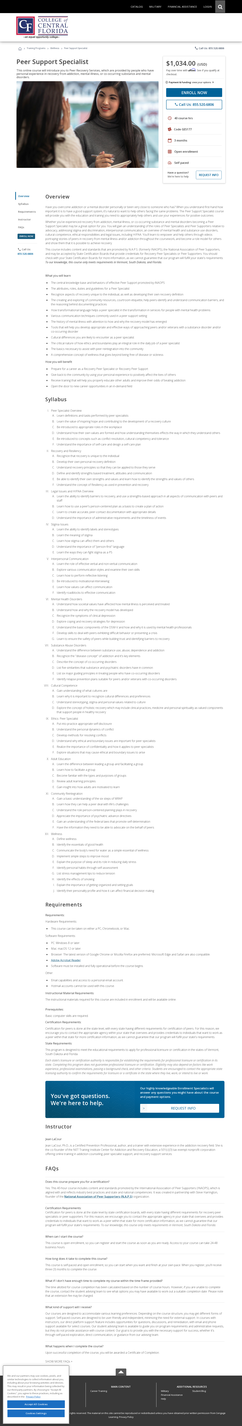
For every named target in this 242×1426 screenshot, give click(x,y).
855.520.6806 (25, 253)
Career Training (98, 1391)
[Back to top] (121, 1385)
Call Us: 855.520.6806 (209, 48)
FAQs (21, 227)
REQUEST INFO (209, 175)
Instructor (24, 219)
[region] (36, 1394)
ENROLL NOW (194, 92)
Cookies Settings (36, 1413)
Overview (23, 196)
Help (163, 1398)
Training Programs (36, 48)
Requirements (27, 211)
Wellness (54, 48)
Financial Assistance (172, 1394)
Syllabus (23, 204)
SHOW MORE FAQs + (58, 1361)
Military (165, 1391)
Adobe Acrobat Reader (66, 960)
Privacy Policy (126, 1417)
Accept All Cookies (36, 1404)
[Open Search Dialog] (220, 6)
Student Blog (199, 1391)
